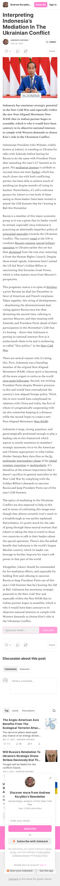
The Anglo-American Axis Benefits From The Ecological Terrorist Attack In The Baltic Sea (21, 724)
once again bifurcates (16, 381)
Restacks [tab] (25, 669)
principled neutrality (15, 234)
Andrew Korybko (19, 40)
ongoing (30, 243)
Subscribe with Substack (32, 841)
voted (33, 238)
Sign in (53, 4)
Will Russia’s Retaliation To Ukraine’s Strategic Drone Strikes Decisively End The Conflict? (21, 756)
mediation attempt (27, 167)
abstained (15, 252)
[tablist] (17, 669)
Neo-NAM (41, 421)
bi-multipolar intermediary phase (28, 458)
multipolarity (38, 465)
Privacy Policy (40, 855)
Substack (13, 879)
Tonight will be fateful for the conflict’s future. (19, 766)
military (50, 243)
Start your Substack (21, 870)
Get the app (46, 870)
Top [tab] (6, 710)
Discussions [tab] (28, 710)
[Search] (54, 710)
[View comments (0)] (17, 51)
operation (9, 247)
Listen (52, 41)
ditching (51, 287)
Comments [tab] (10, 669)
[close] (50, 778)
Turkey (35, 172)
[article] (30, 732)
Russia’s (19, 243)
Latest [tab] (15, 710)
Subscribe (41, 4)
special (40, 243)
